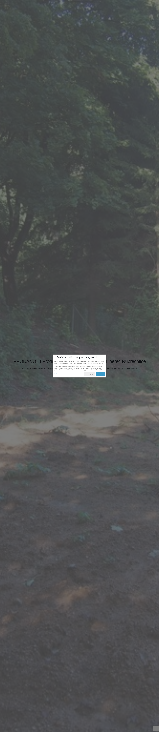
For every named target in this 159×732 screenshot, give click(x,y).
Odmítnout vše (89, 374)
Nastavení (57, 374)
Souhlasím (100, 374)
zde (103, 370)
